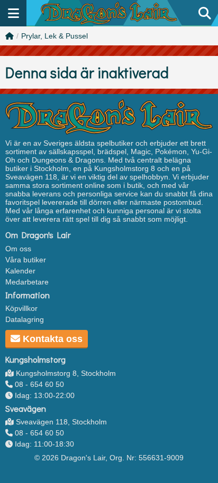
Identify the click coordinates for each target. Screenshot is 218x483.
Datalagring (24, 319)
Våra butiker (25, 259)
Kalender (20, 271)
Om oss (18, 248)
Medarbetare (27, 282)
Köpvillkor (21, 308)
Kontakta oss (51, 339)
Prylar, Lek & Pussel (54, 36)
